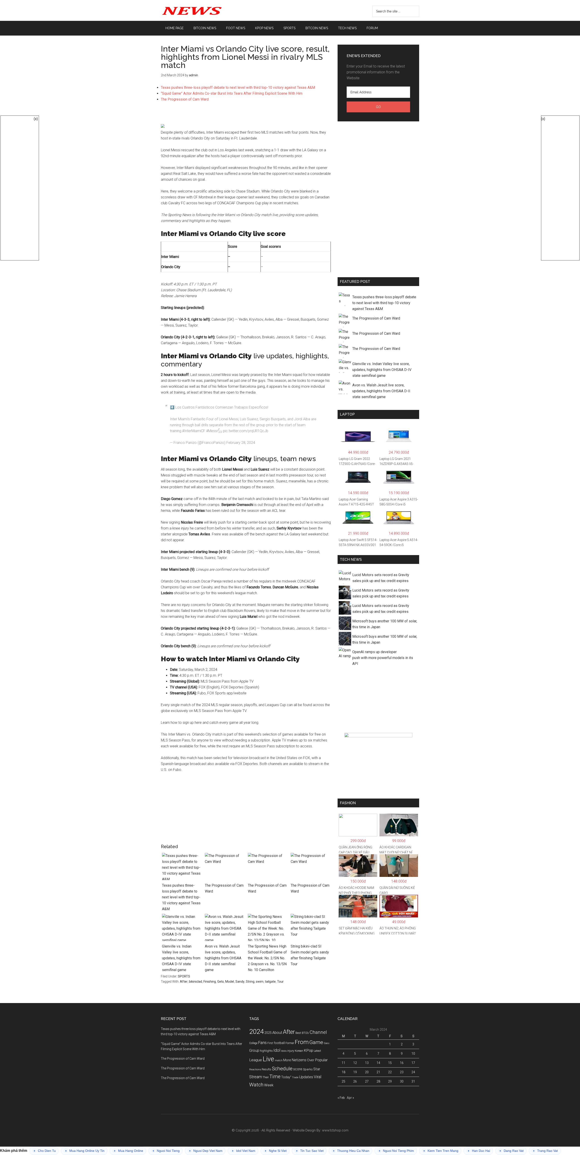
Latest (317, 1050)
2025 (268, 1033)
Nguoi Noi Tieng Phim (396, 1151)
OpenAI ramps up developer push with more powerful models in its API (382, 658)
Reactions (255, 1069)
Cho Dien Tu (45, 1151)
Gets (220, 981)
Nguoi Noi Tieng (166, 1151)
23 (402, 1072)
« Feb (341, 1098)
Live (268, 1059)
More (287, 1060)
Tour (280, 981)
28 (378, 1081)
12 (355, 1063)
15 (390, 1063)
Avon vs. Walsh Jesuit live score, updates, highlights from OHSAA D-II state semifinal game (223, 958)
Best (298, 1033)
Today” (286, 1077)
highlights (266, 1050)
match (279, 1060)
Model (229, 981)
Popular (321, 1060)
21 (378, 1072)
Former (289, 1043)
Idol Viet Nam (243, 1151)
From (302, 1042)
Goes (326, 1043)
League (255, 1060)
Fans (262, 1042)
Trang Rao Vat (545, 1151)
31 (413, 1081)
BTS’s (305, 1033)
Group (254, 1050)
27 (367, 1081)
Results (266, 1069)
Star (316, 1069)
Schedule (282, 1069)
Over (310, 1060)
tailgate (270, 981)
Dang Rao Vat (511, 1151)
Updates (306, 1077)
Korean (299, 1050)
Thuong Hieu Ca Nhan (351, 1151)
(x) (36, 119)
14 (378, 1063)
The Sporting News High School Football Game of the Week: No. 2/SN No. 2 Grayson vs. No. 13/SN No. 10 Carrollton (267, 958)
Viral (317, 1077)
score (297, 1069)
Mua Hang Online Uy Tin (84, 1151)
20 (367, 1072)
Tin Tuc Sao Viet (310, 1151)
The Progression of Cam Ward (185, 99)
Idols (284, 1050)
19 (355, 1072)
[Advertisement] (246, 115)
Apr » (350, 1098)
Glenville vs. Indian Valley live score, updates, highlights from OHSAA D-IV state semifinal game (181, 958)
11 (343, 1063)
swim (259, 981)
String (250, 981)
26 (355, 1081)
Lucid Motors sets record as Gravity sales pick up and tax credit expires (380, 578)
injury (290, 1050)
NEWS (204, 10)
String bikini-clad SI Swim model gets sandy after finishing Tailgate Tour (310, 955)
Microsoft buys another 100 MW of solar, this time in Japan (384, 624)
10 (413, 1053)
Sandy (239, 981)
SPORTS (184, 976)
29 (390, 1081)
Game (316, 1042)
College (253, 1043)
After (184, 981)
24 (413, 1072)
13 (367, 1063)
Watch (256, 1085)
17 (413, 1063)
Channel (318, 1032)
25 (343, 1081)
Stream (255, 1077)
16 (402, 1063)
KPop (308, 1050)
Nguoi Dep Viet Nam (205, 1151)
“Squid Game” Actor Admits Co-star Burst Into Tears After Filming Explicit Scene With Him (231, 93)
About (277, 1032)
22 (390, 1072)
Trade (295, 1077)
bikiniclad (195, 981)
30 (402, 1081)
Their (266, 1077)
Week (268, 1085)
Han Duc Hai (479, 1151)
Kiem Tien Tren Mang (440, 1151)
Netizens (299, 1060)
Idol (276, 1050)
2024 (256, 1031)
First (270, 1043)
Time (274, 1076)
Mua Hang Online (128, 1151)
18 (343, 1072)
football (279, 1043)
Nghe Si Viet (276, 1151)
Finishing (209, 981)
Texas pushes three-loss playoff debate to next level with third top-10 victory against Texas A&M (238, 87)
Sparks (308, 1069)
